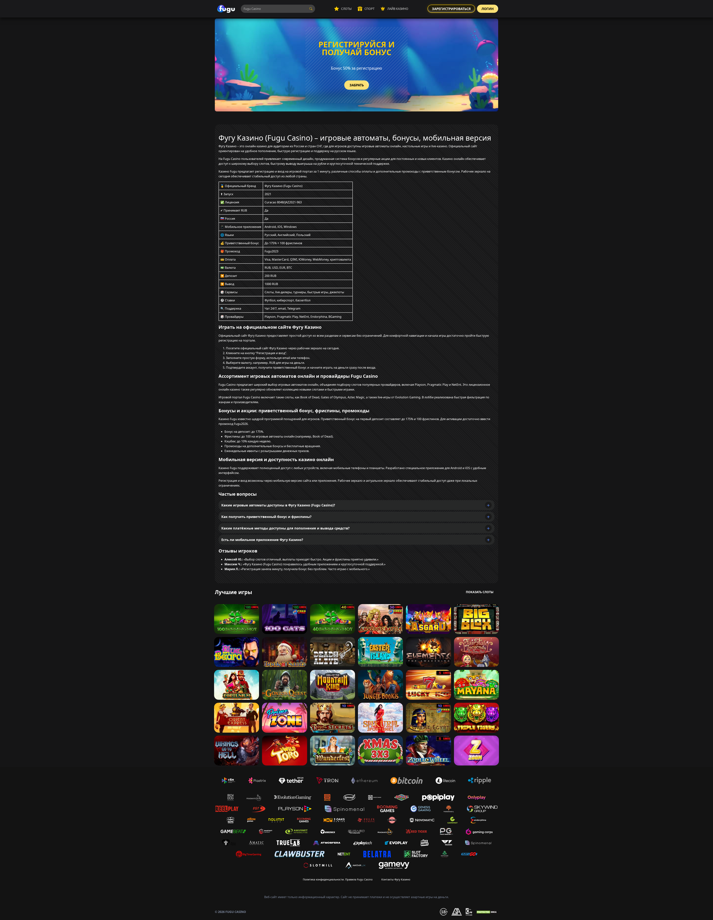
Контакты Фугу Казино (395, 879)
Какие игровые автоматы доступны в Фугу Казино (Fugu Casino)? (278, 505)
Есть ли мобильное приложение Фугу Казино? (262, 539)
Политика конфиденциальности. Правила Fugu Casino (337, 879)
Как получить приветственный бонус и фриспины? (266, 516)
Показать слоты (480, 592)
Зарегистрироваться (451, 8)
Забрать (356, 85)
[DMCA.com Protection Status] (487, 912)
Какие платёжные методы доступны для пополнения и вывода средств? (285, 528)
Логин (487, 8)
